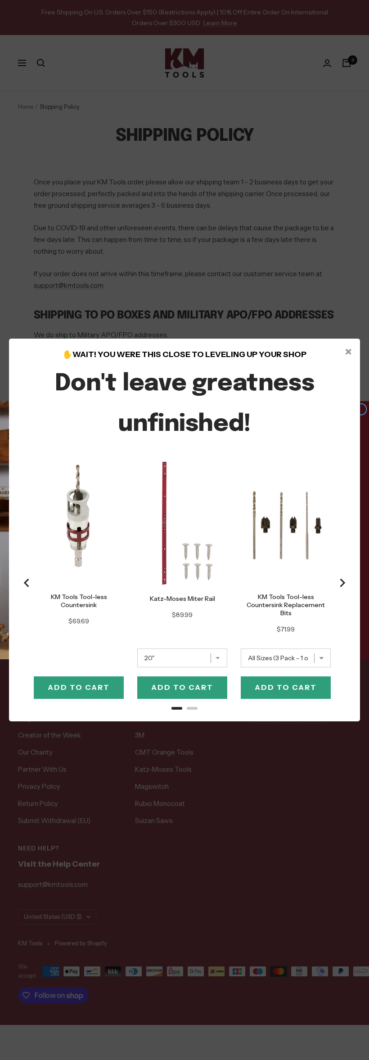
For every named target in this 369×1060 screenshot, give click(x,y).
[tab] (176, 708)
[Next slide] (342, 583)
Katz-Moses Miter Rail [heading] (182, 599)
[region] (184, 582)
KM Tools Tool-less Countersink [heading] (79, 601)
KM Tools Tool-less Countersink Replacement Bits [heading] (286, 605)
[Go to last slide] (27, 583)
